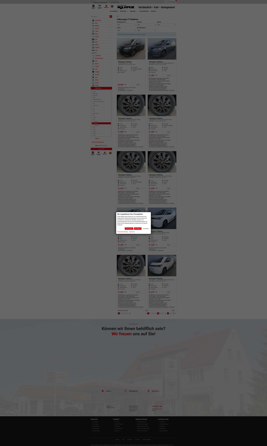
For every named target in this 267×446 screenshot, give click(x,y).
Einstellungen (146, 228)
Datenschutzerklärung (122, 231)
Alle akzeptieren (129, 228)
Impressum (132, 231)
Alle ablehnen (138, 228)
